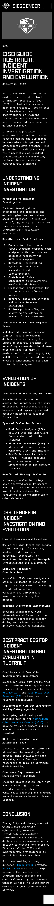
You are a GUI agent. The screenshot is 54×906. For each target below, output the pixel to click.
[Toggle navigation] (47, 6)
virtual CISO (11, 868)
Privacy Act (10, 692)
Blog (5, 45)
